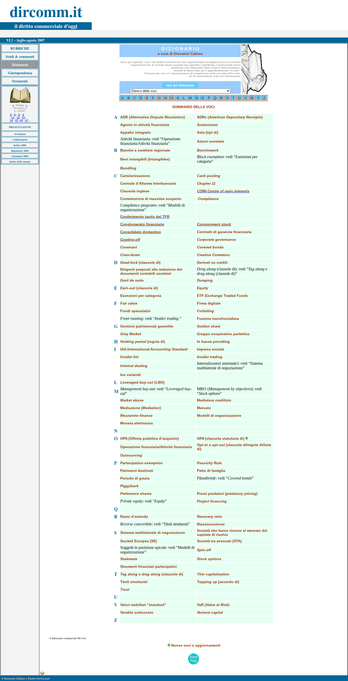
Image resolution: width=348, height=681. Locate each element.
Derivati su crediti (212, 262)
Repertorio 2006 (20, 151)
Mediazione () (140, 408)
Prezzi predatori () (227, 493)
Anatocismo (207, 125)
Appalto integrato (135, 132)
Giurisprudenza (20, 72)
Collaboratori (19, 139)
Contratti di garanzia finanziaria (224, 232)
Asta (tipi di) (207, 132)
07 (26, 120)
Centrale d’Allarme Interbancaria (148, 183)
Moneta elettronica (136, 423)
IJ (171, 98)
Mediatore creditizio (214, 400)
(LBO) (142, 382)
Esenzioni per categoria (140, 296)
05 (16, 120)
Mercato (204, 408)
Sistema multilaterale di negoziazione (152, 533)
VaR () (213, 605)
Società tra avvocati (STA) (219, 541)
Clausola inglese (134, 191)
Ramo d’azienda (134, 516)
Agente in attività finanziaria (144, 125)
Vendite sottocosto (136, 612)
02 (18, 117)
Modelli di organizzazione (219, 415)
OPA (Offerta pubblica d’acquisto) (149, 438)
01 (13, 117)
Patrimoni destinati (136, 471)
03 (23, 117)
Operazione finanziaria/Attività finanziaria (156, 447)
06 (21, 120)
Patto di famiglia (211, 471)
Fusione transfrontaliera (218, 319)
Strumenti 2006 (19, 156)
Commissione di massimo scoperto (150, 199)
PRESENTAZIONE (20, 127)
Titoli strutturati (134, 582)
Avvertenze (20, 134)
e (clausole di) (151, 574)
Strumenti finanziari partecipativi (148, 566)
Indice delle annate (19, 161)
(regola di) (142, 341)
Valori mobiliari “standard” (143, 605)
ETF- (222, 296)
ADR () (152, 117)
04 (11, 120)
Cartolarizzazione (135, 176)
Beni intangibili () (145, 159)
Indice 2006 (20, 145)
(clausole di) (140, 262)
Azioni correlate (210, 141)
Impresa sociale (210, 349)
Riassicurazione (211, 524)
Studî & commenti (20, 56)
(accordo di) (218, 582)
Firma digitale (209, 303)
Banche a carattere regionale (145, 150)
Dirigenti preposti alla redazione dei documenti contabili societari (151, 271)
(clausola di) (139, 288)
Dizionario (20, 64)
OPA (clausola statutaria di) (220, 438)
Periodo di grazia (135, 478)
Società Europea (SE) (138, 541)
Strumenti (20, 81)
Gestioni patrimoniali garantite (146, 326)
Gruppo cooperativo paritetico (223, 334)
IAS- (154, 349)
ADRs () (230, 117)
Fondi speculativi (135, 311)
